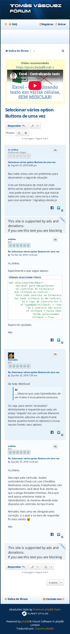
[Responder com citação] (55, 149)
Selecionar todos (30, 277)
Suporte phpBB (44, 628)
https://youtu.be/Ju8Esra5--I (35, 67)
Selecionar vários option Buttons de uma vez (29, 113)
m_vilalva (13, 149)
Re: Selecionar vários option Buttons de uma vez (34, 251)
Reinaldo (13, 359)
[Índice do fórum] (35, 9)
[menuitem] (13, 24)
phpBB (25, 621)
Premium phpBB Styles (47, 609)
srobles (12, 239)
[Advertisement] (37, 36)
